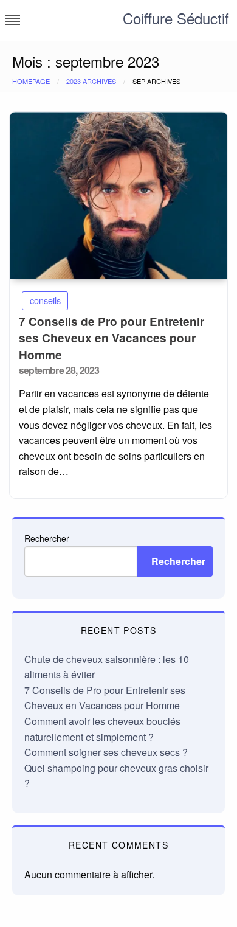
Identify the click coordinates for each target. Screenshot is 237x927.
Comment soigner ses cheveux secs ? (106, 752)
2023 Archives (91, 81)
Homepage (31, 81)
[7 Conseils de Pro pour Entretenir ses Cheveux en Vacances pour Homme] (118, 195)
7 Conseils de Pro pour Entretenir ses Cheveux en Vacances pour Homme (111, 338)
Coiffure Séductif (176, 18)
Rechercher (46, 538)
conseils (45, 300)
